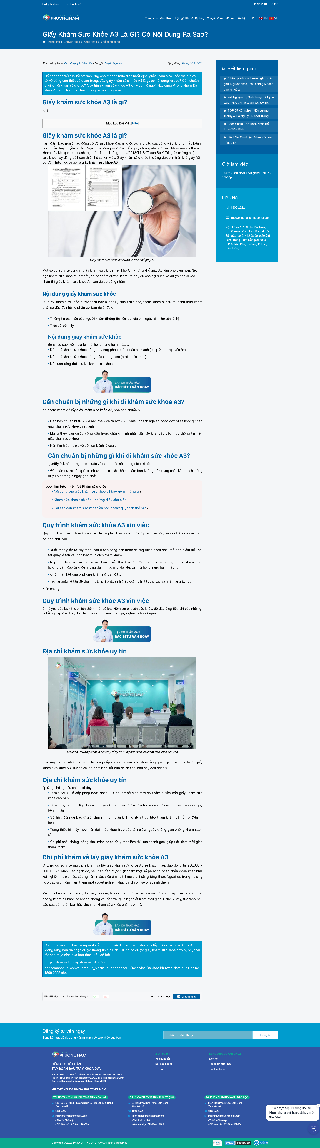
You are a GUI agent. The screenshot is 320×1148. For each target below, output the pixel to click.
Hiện (135, 123)
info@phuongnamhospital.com (250, 217)
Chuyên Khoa (215, 18)
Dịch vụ (199, 18)
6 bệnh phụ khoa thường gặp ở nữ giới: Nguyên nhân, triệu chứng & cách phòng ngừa (248, 84)
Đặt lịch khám (50, 4)
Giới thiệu (166, 18)
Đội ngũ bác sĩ (163, 1063)
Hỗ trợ (230, 18)
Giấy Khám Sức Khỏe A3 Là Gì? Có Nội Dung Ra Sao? (125, 34)
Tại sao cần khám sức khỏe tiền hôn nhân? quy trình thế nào (100, 508)
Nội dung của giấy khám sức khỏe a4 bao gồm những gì (96, 491)
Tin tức (159, 1069)
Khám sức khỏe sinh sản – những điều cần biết (90, 500)
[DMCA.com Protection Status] (238, 1143)
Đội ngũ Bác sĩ (184, 18)
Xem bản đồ (61, 1106)
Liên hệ (241, 18)
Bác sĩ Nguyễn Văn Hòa (78, 63)
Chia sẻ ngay (188, 996)
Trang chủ (151, 18)
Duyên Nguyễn (113, 63)
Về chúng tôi (162, 1058)
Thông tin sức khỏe (220, 1063)
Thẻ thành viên (73, 4)
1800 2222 (271, 4)
